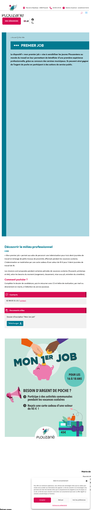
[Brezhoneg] (27, 21)
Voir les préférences (79, 500)
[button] (86, 481)
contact (23, 301)
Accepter (42, 500)
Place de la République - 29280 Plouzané (37, 8)
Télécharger (13, 323)
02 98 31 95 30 (57, 8)
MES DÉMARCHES (11, 21)
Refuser (60, 500)
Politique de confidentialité (59, 505)
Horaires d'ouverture (71, 8)
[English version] (25, 21)
